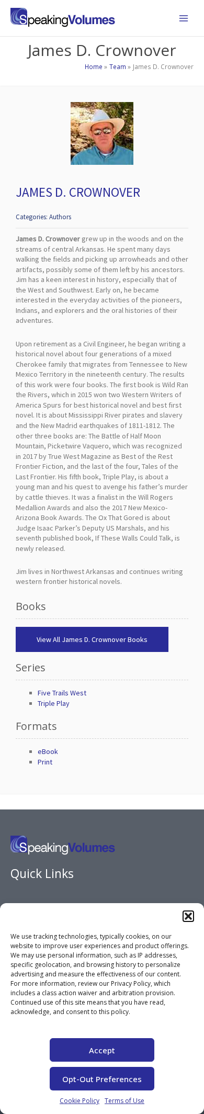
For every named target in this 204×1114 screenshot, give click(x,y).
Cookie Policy (79, 1100)
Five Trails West (62, 692)
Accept (102, 1050)
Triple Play (54, 703)
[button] (188, 916)
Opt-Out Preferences (102, 1079)
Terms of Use (124, 1100)
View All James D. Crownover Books (92, 639)
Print (45, 762)
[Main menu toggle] (184, 18)
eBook (48, 751)
